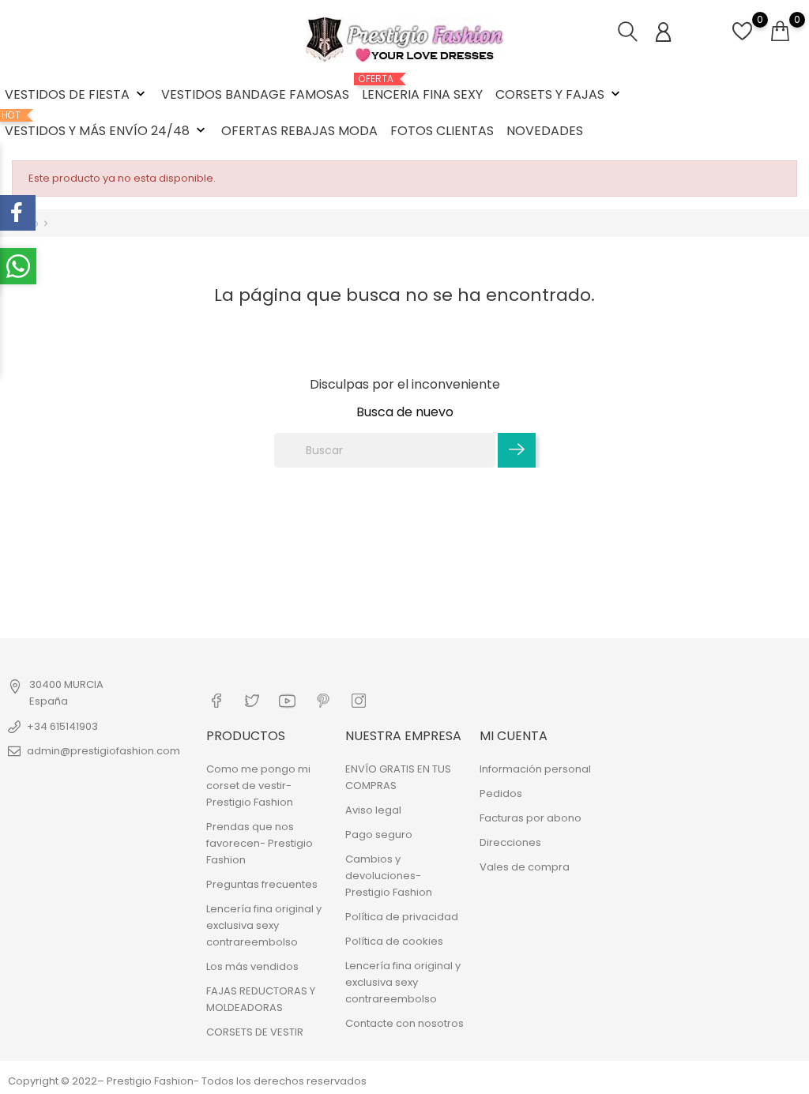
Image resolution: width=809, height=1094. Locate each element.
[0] (742, 40)
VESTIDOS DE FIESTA (77, 94)
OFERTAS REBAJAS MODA (299, 131)
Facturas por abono (530, 817)
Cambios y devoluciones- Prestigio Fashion (388, 876)
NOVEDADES (544, 131)
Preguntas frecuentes (262, 884)
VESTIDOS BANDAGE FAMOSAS (255, 94)
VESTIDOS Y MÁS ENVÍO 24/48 (107, 125)
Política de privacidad (401, 916)
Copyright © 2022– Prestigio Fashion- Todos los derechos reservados (187, 1080)
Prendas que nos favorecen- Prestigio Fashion (259, 843)
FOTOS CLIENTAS (442, 131)
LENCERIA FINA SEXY (422, 88)
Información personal (535, 768)
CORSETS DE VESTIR (254, 1031)
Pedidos (501, 793)
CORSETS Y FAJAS (559, 94)
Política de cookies (394, 941)
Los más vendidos (252, 966)
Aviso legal (373, 810)
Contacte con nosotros (404, 1023)
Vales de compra (525, 866)
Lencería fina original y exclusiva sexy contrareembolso (264, 925)
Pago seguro (378, 834)
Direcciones (510, 842)
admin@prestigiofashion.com (103, 750)
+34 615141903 (62, 726)
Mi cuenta (513, 736)
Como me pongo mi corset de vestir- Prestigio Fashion (258, 785)
